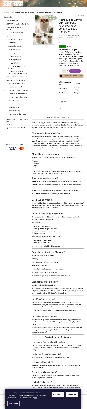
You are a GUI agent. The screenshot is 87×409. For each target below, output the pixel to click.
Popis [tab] (48, 117)
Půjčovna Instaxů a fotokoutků (16, 128)
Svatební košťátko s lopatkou (18, 90)
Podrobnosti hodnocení (68, 38)
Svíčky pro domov (14, 56)
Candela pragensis (14, 53)
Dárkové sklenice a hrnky (14, 77)
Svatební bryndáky (14, 104)
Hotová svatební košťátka (18, 97)
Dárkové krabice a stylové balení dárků (17, 120)
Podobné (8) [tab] (65, 117)
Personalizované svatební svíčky (16, 115)
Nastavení (13, 403)
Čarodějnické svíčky (15, 39)
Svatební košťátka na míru (18, 94)
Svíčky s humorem (14, 49)
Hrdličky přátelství (12, 21)
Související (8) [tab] (55, 117)
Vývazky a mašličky (14, 107)
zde (35, 398)
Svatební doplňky (14, 111)
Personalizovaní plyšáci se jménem (15, 28)
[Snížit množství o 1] (60, 71)
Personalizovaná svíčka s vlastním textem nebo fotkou (17, 73)
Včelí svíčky (12, 43)
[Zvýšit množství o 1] (67, 71)
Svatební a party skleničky (17, 83)
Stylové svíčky (11, 36)
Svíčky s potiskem (14, 60)
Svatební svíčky (14, 63)
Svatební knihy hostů (15, 87)
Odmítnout (57, 394)
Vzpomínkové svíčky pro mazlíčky (17, 67)
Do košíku (75, 71)
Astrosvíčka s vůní (14, 46)
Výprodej (9, 124)
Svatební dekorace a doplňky (15, 80)
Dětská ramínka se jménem (15, 32)
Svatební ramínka (14, 100)
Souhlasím (72, 394)
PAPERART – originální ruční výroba (17, 24)
